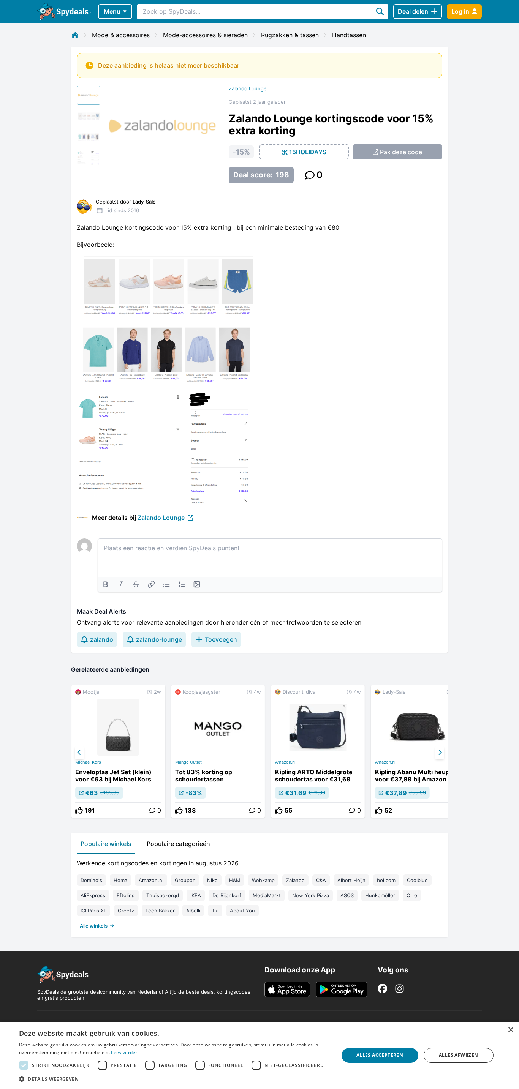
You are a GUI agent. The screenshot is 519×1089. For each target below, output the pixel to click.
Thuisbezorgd (162, 895)
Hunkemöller (380, 895)
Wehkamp (263, 880)
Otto (412, 895)
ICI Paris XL (93, 911)
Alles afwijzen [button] (458, 1055)
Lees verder (124, 1052)
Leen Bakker (160, 911)
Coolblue (417, 880)
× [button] (510, 1030)
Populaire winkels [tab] (106, 844)
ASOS (347, 895)
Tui (215, 911)
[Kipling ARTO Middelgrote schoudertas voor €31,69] (318, 751)
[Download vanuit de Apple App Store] (287, 989)
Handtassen (349, 35)
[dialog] (259, 1055)
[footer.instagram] (399, 988)
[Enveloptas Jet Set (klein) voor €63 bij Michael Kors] (118, 751)
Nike (212, 880)
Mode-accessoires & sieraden (205, 35)
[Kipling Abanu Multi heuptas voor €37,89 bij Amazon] (418, 751)
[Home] (75, 35)
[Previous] (79, 752)
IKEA (195, 895)
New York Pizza (310, 895)
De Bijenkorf (226, 895)
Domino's (91, 880)
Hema (120, 880)
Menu (112, 11)
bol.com (386, 880)
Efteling (126, 895)
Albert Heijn (351, 880)
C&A (321, 880)
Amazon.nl (285, 762)
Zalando (295, 880)
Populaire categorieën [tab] (178, 844)
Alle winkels (94, 926)
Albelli (193, 911)
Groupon (185, 880)
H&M (235, 880)
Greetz (126, 911)
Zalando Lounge (248, 88)
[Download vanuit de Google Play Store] (341, 989)
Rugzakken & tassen (290, 35)
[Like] (79, 810)
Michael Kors (88, 762)
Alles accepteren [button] (379, 1055)
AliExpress (93, 895)
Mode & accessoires (121, 35)
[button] (174, 1078)
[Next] (439, 752)
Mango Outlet (188, 762)
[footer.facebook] (382, 988)
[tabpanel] (259, 892)
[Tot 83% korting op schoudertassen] (218, 751)
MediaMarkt (267, 895)
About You (242, 911)
